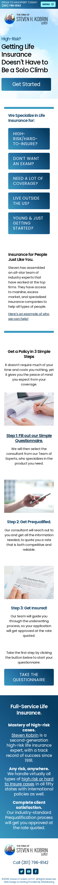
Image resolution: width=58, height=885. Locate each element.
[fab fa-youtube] (29, 871)
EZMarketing (47, 882)
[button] (48, 4)
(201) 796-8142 (11, 5)
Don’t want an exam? (26, 161)
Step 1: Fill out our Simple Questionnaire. (29, 438)
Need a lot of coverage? (28, 181)
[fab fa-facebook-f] (36, 871)
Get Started (26, 84)
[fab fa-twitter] (22, 871)
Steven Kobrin (25, 735)
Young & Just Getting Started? (28, 223)
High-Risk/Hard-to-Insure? (25, 139)
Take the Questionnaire (29, 677)
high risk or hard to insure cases (29, 781)
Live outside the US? (26, 200)
